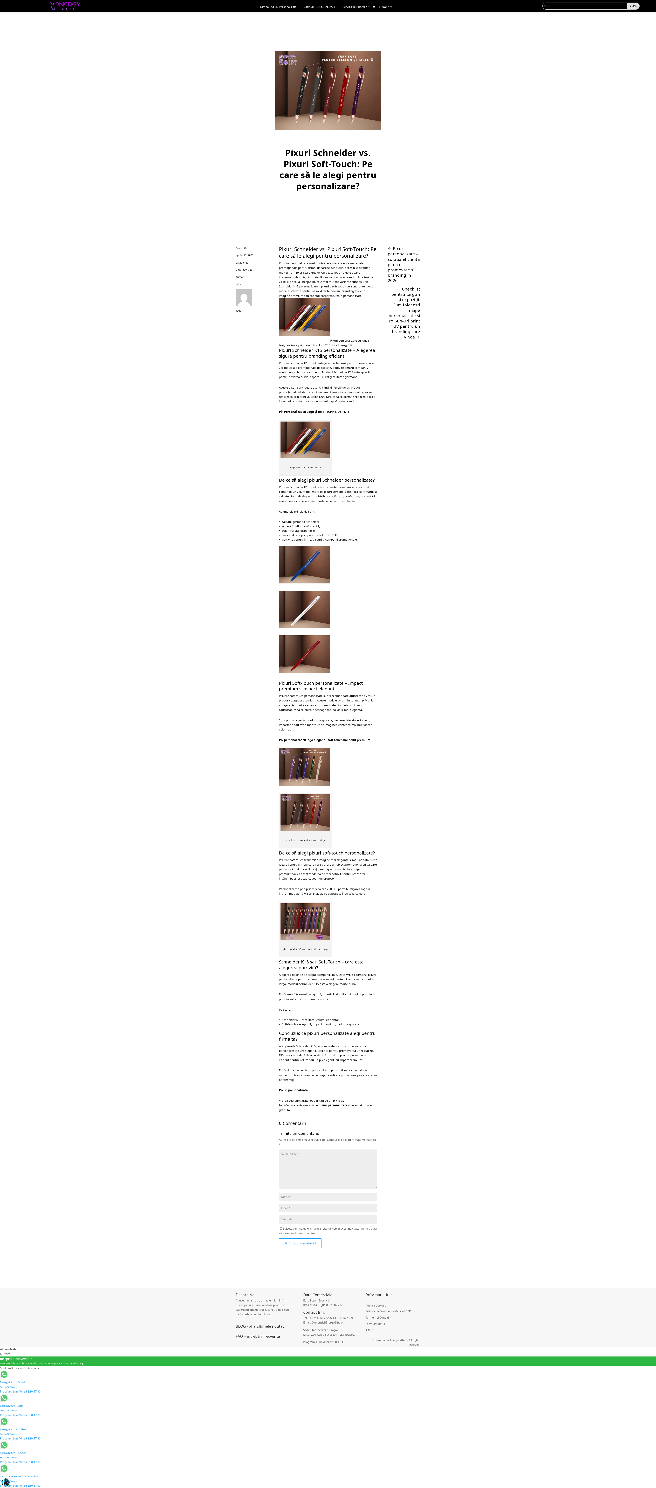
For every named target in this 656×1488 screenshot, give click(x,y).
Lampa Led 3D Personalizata (278, 7)
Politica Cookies (376, 1305)
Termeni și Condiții (378, 1317)
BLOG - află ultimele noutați (260, 1326)
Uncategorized (244, 269)
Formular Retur (375, 1324)
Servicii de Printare (355, 7)
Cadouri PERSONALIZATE (320, 7)
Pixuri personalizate (348, 296)
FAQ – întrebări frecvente (258, 1336)
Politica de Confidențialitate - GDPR (388, 1311)
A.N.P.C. (370, 1330)
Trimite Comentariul (300, 1243)
